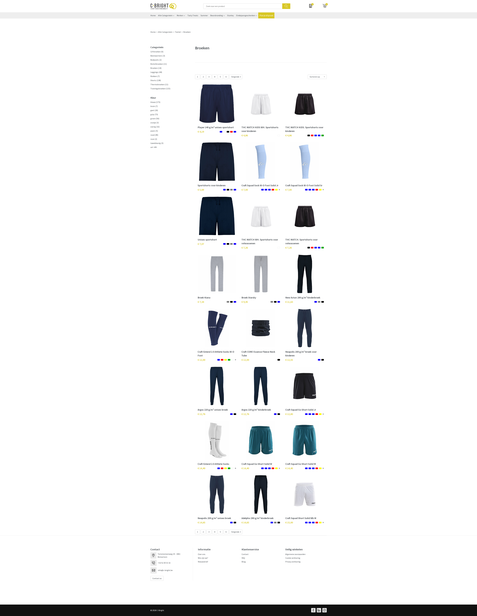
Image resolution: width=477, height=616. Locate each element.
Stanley (230, 15)
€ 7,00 (244, 189)
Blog (244, 561)
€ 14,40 (201, 468)
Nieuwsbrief (203, 561)
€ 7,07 (201, 243)
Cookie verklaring (292, 558)
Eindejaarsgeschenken (245, 15)
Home (153, 15)
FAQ (243, 558)
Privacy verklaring (292, 561)
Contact (245, 554)
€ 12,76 (201, 414)
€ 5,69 (201, 189)
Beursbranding (216, 15)
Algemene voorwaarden (295, 554)
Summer (204, 15)
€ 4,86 (244, 135)
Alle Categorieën (165, 15)
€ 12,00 (201, 359)
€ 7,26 (244, 247)
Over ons (201, 554)
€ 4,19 (201, 131)
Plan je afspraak (266, 15)
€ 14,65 (201, 522)
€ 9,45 (244, 301)
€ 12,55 (289, 359)
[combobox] (242, 6)
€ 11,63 (289, 301)
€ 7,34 (201, 301)
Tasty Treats (192, 15)
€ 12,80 (289, 414)
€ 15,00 (289, 522)
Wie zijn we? (203, 558)
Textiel (178, 32)
